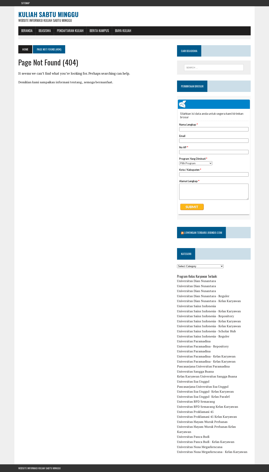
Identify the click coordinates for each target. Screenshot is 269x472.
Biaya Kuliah (123, 30)
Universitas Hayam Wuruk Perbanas (202, 422)
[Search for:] (214, 67)
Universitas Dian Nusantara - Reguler (203, 296)
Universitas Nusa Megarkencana (199, 447)
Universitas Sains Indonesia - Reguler (203, 336)
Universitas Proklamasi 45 (195, 412)
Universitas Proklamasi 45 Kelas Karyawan (207, 416)
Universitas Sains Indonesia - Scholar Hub (206, 331)
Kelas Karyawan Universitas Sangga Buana (207, 376)
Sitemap (25, 3)
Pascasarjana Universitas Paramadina (203, 366)
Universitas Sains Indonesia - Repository (205, 316)
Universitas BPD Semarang (196, 401)
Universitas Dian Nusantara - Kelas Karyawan (209, 301)
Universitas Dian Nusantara (196, 281)
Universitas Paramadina (194, 341)
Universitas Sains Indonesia (196, 306)
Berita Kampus (99, 30)
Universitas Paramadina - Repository (203, 346)
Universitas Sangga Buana (195, 371)
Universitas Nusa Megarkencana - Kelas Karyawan (212, 452)
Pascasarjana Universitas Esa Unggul (202, 386)
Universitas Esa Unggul (193, 381)
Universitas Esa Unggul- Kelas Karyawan (205, 391)
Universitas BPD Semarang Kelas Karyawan (207, 406)
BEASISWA (45, 30)
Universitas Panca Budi (193, 436)
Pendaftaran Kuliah (70, 30)
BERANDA (26, 30)
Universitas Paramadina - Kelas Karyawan (206, 356)
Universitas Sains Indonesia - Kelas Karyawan (209, 311)
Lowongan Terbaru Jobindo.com (203, 232)
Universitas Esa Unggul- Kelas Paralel (203, 396)
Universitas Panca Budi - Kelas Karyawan (205, 442)
